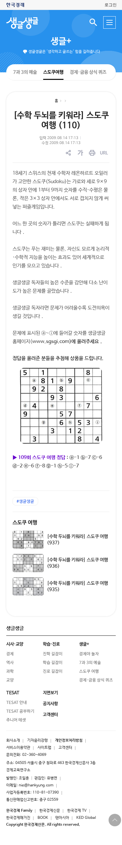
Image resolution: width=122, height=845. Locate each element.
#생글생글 (25, 501)
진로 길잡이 (53, 671)
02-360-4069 (34, 755)
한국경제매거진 (18, 818)
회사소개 (13, 740)
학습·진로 (51, 644)
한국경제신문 (49, 811)
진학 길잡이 (53, 654)
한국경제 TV (77, 811)
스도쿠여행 (53, 72)
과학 (10, 671)
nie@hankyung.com (36, 785)
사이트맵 (44, 748)
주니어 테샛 (16, 720)
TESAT (12, 692)
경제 (10, 654)
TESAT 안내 (16, 702)
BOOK (43, 818)
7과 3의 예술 (25, 72)
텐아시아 (62, 818)
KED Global (86, 818)
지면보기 (50, 692)
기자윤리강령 (37, 740)
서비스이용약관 (18, 748)
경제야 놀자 (89, 654)
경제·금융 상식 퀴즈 (88, 72)
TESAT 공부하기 (20, 711)
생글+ (61, 41)
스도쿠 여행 (25, 523)
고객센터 (65, 748)
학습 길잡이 (53, 662)
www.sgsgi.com (50, 342)
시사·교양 (14, 644)
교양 (10, 680)
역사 (10, 662)
